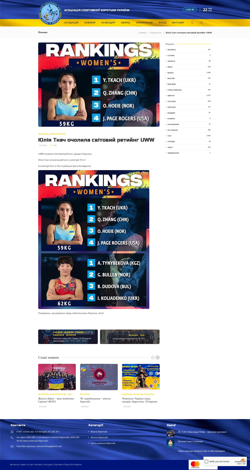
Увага (189, 147)
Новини (89, 22)
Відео (189, 67)
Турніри (189, 141)
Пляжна (189, 118)
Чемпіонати (189, 153)
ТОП (142, 335)
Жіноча (43, 134)
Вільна (69, 332)
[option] (57, 387)
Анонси (58, 332)
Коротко (189, 107)
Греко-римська (189, 90)
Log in (190, 9)
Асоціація (71, 22)
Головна (142, 32)
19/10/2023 (43, 145)
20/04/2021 (85, 407)
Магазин (178, 22)
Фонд (162, 22)
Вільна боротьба (99, 431)
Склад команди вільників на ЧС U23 (129, 338)
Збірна (125, 22)
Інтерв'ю (189, 50)
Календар (108, 22)
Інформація (144, 22)
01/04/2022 (43, 407)
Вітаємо (189, 78)
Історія (189, 55)
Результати (156, 32)
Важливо (189, 84)
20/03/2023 (127, 407)
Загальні (189, 101)
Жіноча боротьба (99, 437)
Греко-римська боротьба (103, 443)
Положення (189, 124)
